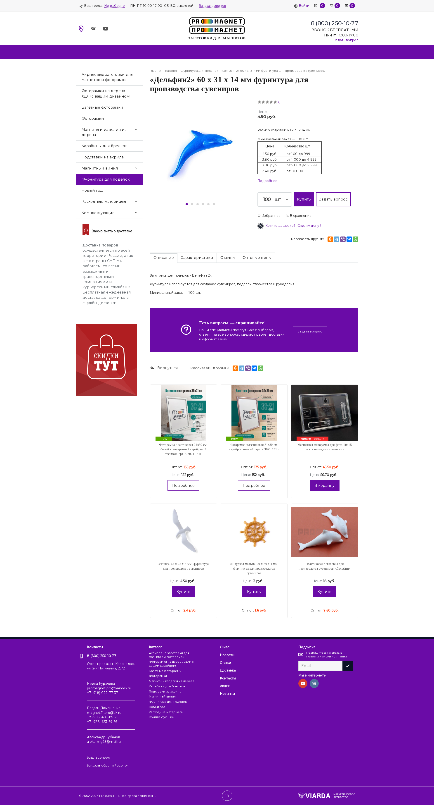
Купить (184, 592)
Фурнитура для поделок (106, 179)
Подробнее (267, 181)
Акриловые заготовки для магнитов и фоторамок (107, 77)
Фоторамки (93, 118)
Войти (304, 6)
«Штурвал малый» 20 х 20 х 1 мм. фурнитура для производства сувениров (254, 568)
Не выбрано (114, 6)
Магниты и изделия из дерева (104, 132)
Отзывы (228, 258)
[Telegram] (336, 239)
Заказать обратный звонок (107, 765)
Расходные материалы (104, 201)
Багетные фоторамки (102, 107)
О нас (225, 647)
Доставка (228, 670)
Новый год (92, 190)
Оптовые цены (257, 258)
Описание (163, 258)
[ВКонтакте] (349, 239)
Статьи (225, 663)
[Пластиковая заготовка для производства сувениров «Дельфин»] (324, 532)
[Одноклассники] (330, 239)
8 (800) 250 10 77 (101, 656)
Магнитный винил (100, 168)
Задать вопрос (309, 331)
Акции (225, 686)
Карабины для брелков (104, 146)
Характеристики (197, 258)
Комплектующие (98, 213)
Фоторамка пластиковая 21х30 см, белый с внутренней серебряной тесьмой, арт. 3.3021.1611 (183, 449)
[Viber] (343, 239)
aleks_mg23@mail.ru (104, 742)
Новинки (227, 694)
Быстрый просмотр (183, 403)
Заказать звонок (212, 6)
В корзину (324, 485)
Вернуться (167, 368)
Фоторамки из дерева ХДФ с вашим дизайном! (106, 93)
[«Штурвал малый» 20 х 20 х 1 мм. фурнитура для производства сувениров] (254, 532)
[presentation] (160, 154)
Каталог (155, 647)
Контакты (95, 647)
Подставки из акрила (103, 157)
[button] (186, 204)
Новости (227, 655)
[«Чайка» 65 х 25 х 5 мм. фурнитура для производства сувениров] (183, 532)
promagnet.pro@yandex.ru (109, 688)
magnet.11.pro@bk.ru (104, 713)
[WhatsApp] (355, 239)
